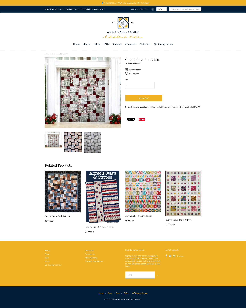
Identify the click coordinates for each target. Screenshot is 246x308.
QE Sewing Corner (163, 44)
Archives (180, 256)
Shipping (117, 44)
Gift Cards (145, 44)
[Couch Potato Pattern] (53, 140)
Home (76, 44)
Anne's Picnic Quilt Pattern (57, 216)
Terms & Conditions (94, 261)
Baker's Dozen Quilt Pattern (178, 219)
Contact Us (130, 44)
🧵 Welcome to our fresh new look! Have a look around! (125, 2)
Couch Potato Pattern (60, 54)
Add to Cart (144, 98)
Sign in (133, 9)
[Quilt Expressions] (123, 27)
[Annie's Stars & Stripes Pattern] (103, 197)
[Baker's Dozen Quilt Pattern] (183, 193)
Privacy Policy (91, 257)
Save (142, 119)
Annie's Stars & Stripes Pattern (99, 227)
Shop (85, 44)
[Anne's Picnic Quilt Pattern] (63, 191)
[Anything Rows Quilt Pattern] (143, 191)
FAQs (106, 44)
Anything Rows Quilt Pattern (138, 215)
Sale (96, 44)
